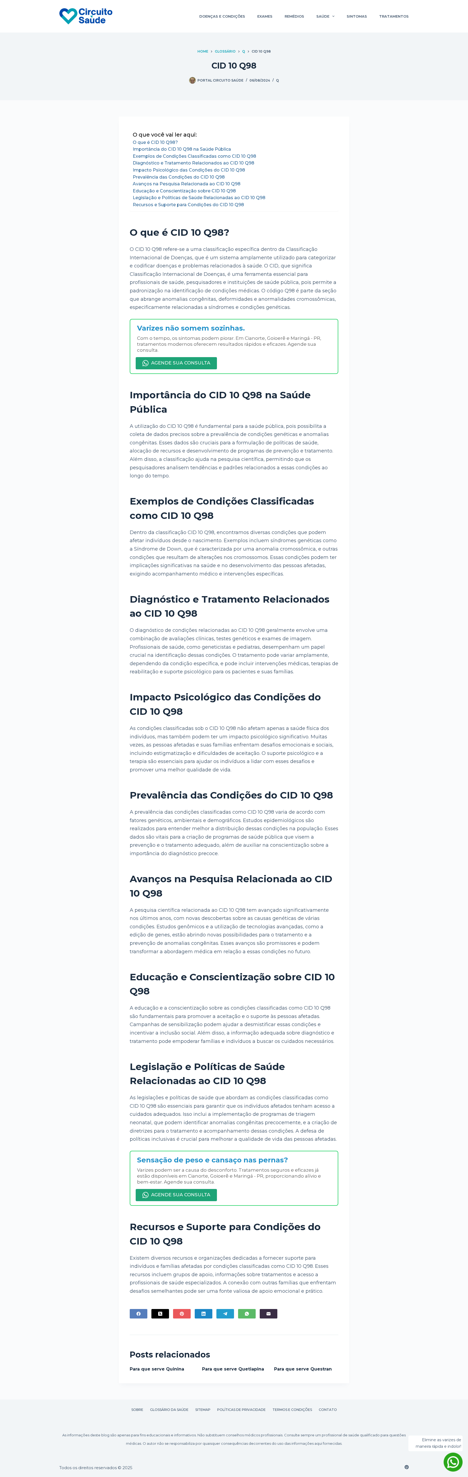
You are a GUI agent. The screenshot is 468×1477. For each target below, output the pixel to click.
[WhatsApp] (247, 1313)
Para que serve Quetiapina (233, 1369)
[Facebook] (138, 1313)
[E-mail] (268, 1313)
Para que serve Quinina (157, 1369)
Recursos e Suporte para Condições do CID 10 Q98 (188, 204)
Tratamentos (394, 16)
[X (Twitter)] (160, 1313)
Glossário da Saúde (169, 1410)
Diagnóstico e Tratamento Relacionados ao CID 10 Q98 (193, 163)
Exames (264, 16)
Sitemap (202, 1410)
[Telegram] (225, 1313)
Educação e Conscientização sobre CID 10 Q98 (184, 190)
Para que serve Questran (303, 1369)
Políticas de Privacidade (241, 1410)
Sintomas (357, 16)
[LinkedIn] (203, 1313)
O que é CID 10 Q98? (155, 142)
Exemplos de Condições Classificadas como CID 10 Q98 (194, 156)
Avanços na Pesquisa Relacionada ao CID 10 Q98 (186, 183)
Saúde (322, 16)
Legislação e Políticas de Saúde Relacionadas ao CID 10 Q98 (199, 197)
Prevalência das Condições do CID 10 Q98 (179, 177)
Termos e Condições (292, 1410)
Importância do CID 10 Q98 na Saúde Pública (182, 149)
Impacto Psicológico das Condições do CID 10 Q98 (189, 170)
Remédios (294, 16)
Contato (328, 1410)
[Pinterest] (182, 1313)
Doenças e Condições (222, 16)
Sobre (137, 1410)
